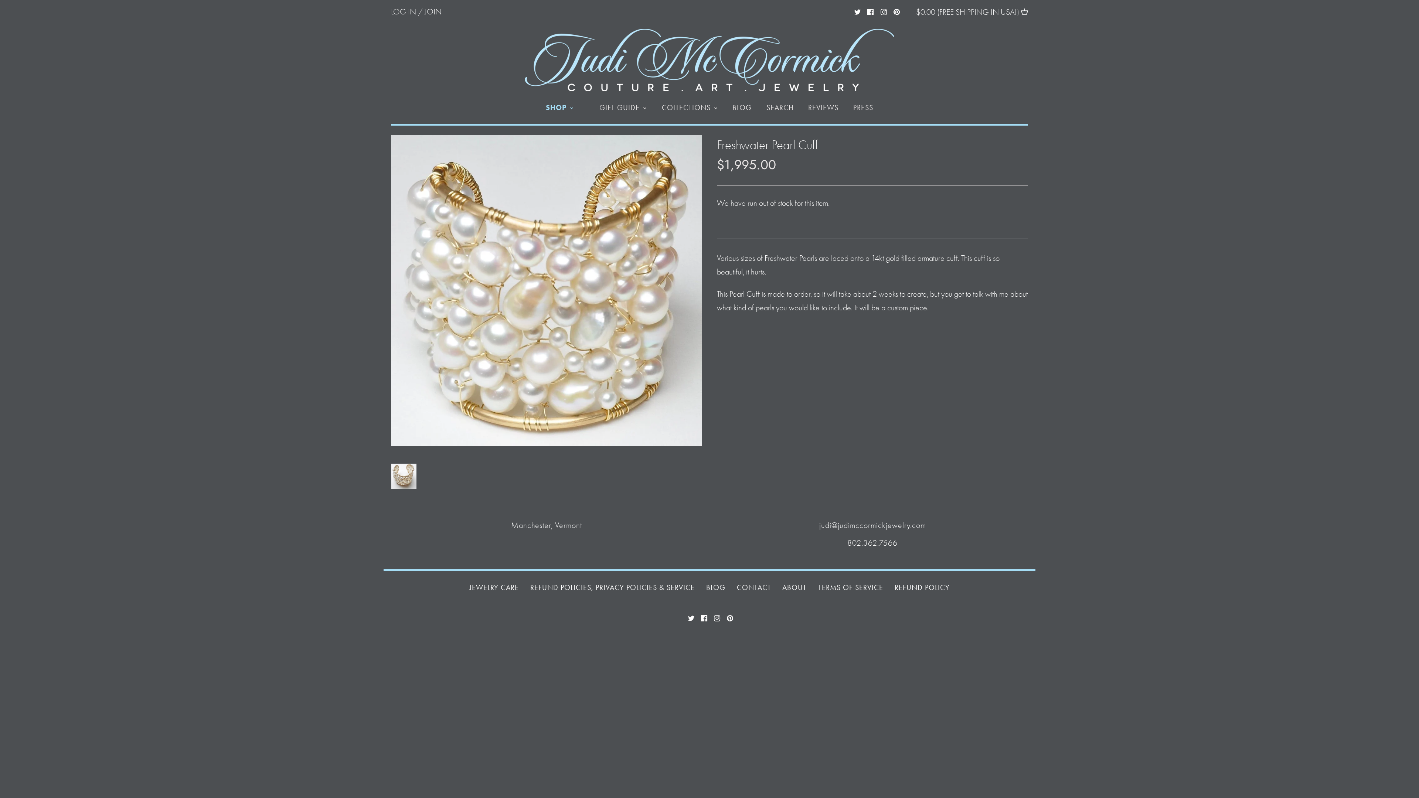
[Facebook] (870, 11)
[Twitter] (857, 11)
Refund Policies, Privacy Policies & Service (612, 587)
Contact (754, 587)
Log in (403, 12)
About (794, 587)
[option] (404, 476)
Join (433, 12)
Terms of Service (850, 587)
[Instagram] (884, 11)
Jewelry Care (494, 587)
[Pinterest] (897, 11)
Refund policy (922, 587)
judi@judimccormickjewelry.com (872, 525)
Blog (715, 587)
